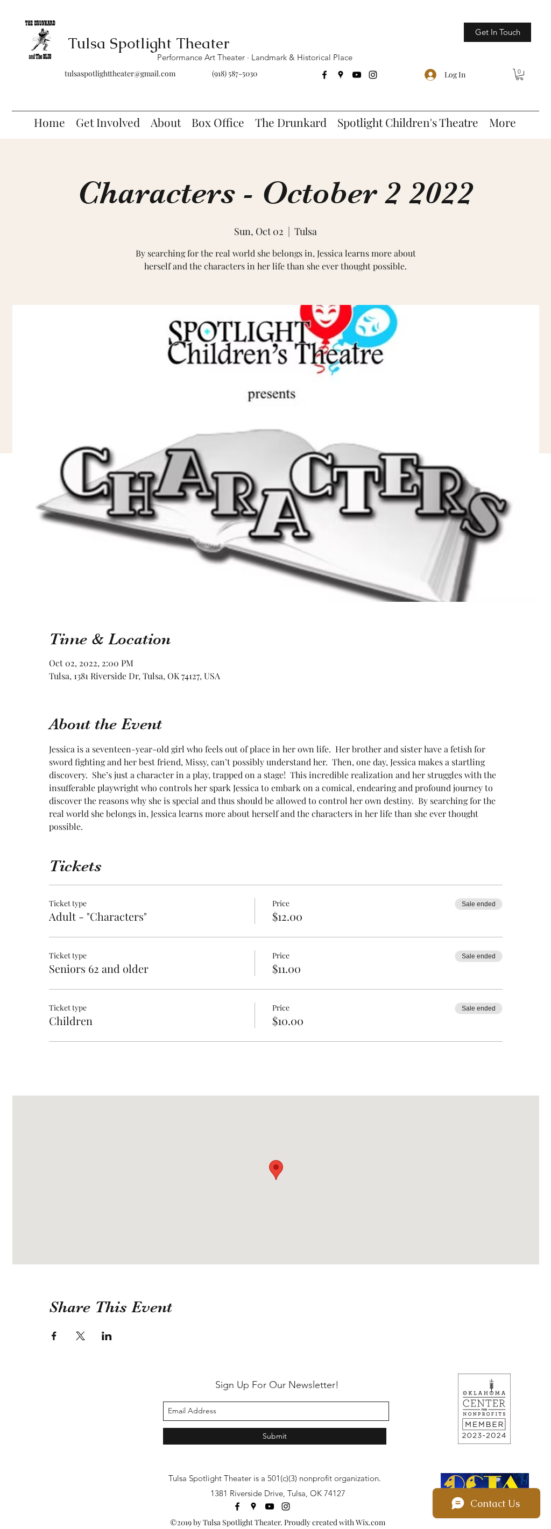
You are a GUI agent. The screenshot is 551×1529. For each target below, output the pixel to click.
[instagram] (373, 74)
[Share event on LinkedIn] (107, 1336)
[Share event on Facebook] (54, 1336)
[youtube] (356, 74)
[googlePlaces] (340, 74)
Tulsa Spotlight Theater (148, 43)
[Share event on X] (80, 1336)
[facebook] (324, 74)
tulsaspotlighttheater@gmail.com (120, 73)
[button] (519, 74)
